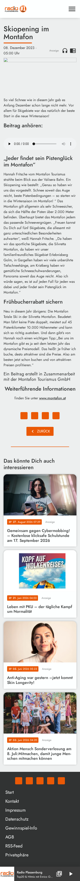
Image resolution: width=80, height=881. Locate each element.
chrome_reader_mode (73, 50)
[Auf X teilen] (34, 415)
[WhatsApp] (18, 780)
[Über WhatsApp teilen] (45, 415)
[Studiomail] (50, 780)
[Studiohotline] (61, 780)
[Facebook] (29, 780)
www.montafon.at (52, 398)
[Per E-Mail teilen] (56, 415)
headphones (65, 50)
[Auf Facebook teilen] (24, 415)
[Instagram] (40, 780)
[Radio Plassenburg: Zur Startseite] (35, 8)
